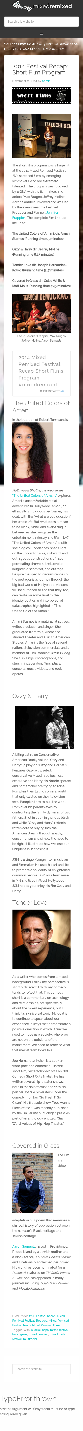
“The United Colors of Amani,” (34, 496)
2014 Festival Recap (42, 1316)
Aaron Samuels (23, 1246)
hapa (45, 1330)
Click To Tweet (50, 391)
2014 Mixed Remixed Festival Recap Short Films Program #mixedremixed (41, 370)
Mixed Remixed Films (46, 1325)
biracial (36, 1330)
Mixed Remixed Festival (41, 6)
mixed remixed (38, 1334)
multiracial (30, 1339)
